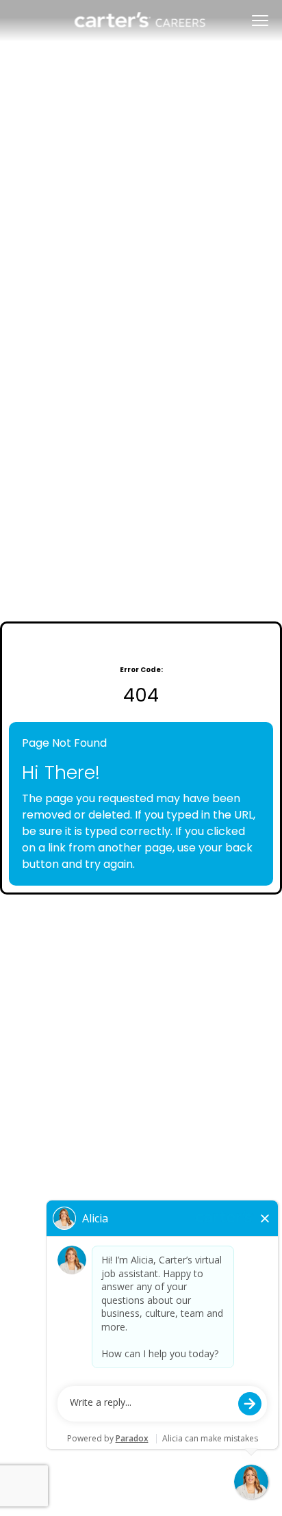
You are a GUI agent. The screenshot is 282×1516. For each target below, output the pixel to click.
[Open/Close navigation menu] (260, 20)
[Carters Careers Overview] (141, 20)
